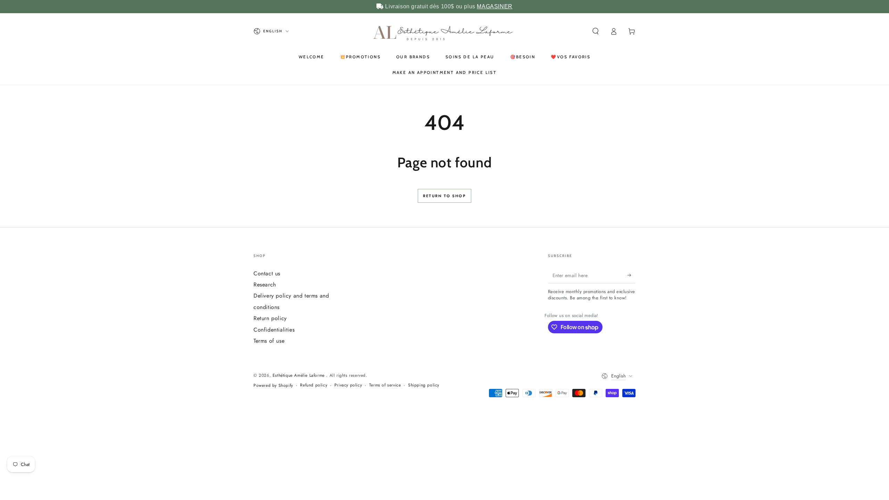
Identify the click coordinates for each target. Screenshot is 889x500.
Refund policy (313, 385)
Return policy (270, 318)
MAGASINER (494, 6)
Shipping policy (423, 385)
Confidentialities (274, 330)
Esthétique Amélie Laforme (299, 375)
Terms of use (269, 341)
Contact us (267, 273)
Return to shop (444, 196)
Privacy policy (348, 385)
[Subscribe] (631, 275)
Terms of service (385, 385)
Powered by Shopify (273, 386)
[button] (596, 31)
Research (265, 285)
